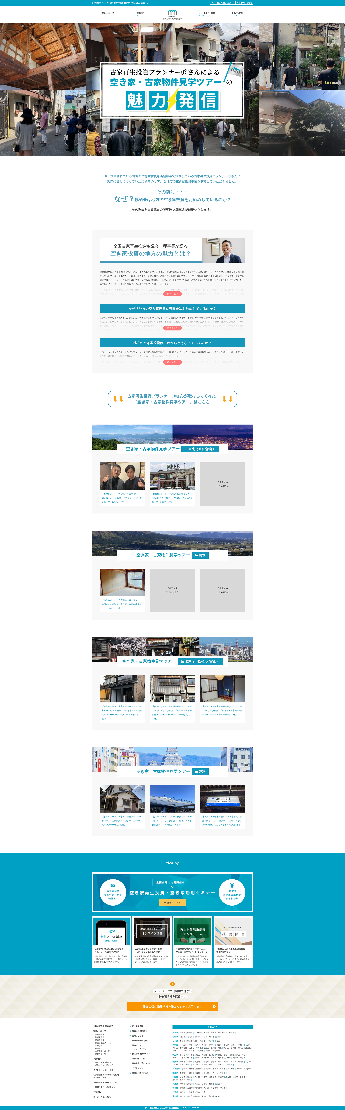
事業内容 (140, 14)
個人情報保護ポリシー (141, 1054)
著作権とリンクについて (142, 1059)
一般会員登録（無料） (224, 3)
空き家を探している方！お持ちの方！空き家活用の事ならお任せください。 (120, 3)
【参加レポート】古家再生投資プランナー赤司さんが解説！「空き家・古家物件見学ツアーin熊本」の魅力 (122, 604)
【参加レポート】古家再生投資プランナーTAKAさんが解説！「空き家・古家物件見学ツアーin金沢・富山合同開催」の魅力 (222, 710)
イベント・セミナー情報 (205, 14)
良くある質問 (137, 1026)
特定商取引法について (141, 1063)
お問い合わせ (246, 3)
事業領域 (98, 1046)
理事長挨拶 (99, 1034)
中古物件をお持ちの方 (104, 1062)
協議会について (107, 14)
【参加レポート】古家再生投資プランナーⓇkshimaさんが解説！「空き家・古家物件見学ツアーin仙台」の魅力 (122, 498)
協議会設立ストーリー (104, 1043)
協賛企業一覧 (100, 1054)
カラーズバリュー (141, 1049)
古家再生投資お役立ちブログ (105, 1082)
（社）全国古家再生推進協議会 (172, 14)
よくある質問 (237, 14)
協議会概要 (99, 1040)
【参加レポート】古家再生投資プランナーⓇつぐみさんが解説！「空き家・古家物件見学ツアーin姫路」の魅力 (122, 820)
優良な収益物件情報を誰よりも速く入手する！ (172, 1006)
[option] (111, 942)
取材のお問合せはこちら (142, 1073)
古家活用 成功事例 (139, 1031)
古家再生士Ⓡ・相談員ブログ (105, 1087)
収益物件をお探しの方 (104, 1065)
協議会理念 (99, 1037)
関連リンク (136, 1045)
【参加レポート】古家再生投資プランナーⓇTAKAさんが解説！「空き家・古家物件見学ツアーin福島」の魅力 (172, 498)
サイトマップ (137, 1068)
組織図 (98, 1048)
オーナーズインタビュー (103, 1097)
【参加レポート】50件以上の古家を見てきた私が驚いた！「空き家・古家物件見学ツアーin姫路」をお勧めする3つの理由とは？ (222, 820)
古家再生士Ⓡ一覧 (102, 1051)
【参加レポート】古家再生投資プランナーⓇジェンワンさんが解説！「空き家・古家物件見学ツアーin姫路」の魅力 (172, 820)
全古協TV (97, 1092)
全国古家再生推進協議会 (103, 1026)
